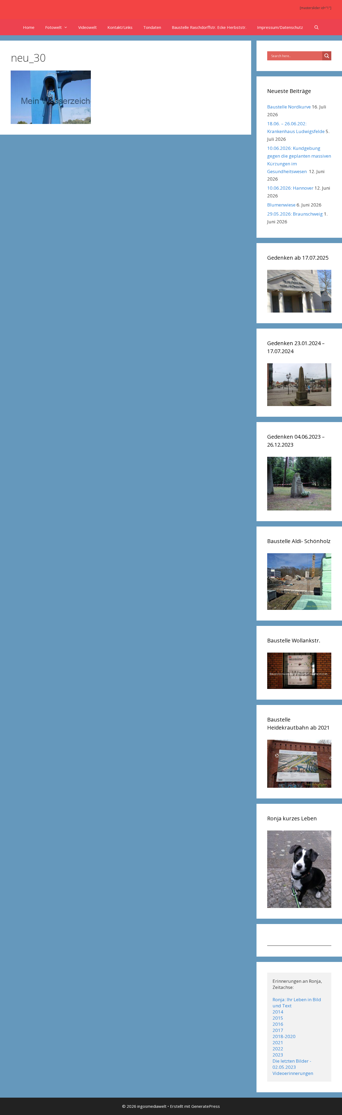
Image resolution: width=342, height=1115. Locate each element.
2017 (278, 1030)
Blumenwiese (281, 205)
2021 (278, 1042)
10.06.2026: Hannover (290, 188)
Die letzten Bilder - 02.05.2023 (292, 1064)
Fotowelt (53, 27)
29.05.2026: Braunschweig (295, 214)
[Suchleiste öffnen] (316, 27)
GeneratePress (205, 1106)
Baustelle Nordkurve (289, 107)
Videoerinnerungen (293, 1073)
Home (28, 27)
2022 (278, 1049)
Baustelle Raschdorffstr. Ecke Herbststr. (209, 27)
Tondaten (152, 27)
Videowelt (87, 27)
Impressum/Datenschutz (280, 27)
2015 (278, 1018)
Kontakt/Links (120, 27)
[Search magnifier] (326, 55)
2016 (278, 1024)
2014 (278, 1012)
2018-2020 (284, 1036)
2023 (278, 1055)
